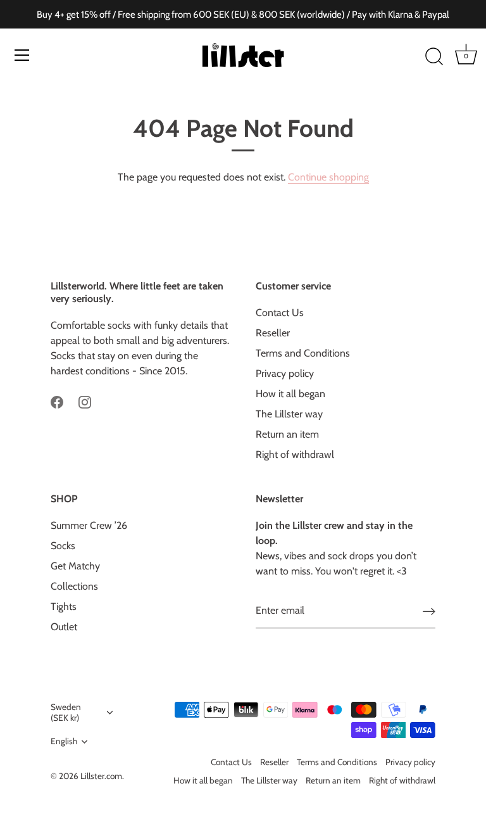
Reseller (273, 333)
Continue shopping (328, 177)
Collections (74, 586)
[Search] (434, 57)
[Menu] (22, 55)
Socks (63, 546)
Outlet (64, 627)
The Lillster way (289, 414)
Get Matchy (75, 566)
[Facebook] (57, 401)
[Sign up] (429, 611)
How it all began (290, 394)
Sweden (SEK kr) (66, 712)
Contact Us (280, 313)
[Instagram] (84, 401)
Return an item (287, 434)
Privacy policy (285, 373)
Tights (64, 606)
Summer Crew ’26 (89, 525)
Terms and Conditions (303, 353)
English (64, 741)
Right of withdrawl (295, 454)
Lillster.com (101, 776)
